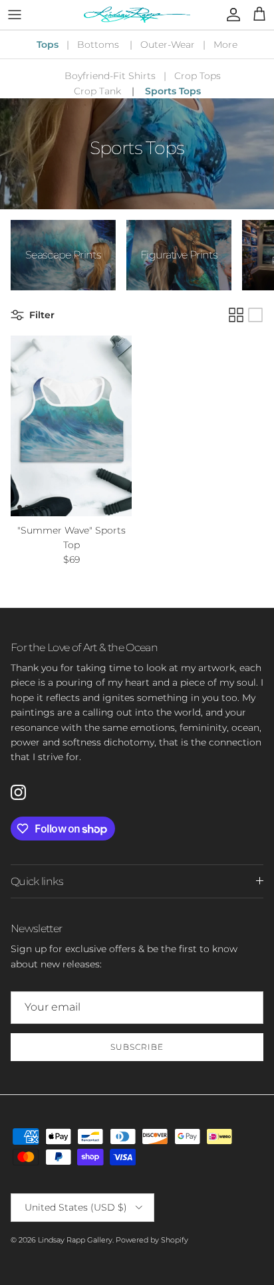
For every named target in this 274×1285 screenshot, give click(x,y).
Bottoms (98, 44)
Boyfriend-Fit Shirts (110, 76)
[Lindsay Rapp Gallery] (137, 15)
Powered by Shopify (152, 1239)
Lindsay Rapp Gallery (75, 1239)
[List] (255, 315)
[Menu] (14, 14)
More (225, 44)
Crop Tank (97, 91)
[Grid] (236, 315)
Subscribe (137, 1047)
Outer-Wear (167, 44)
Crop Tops (197, 76)
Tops (48, 44)
